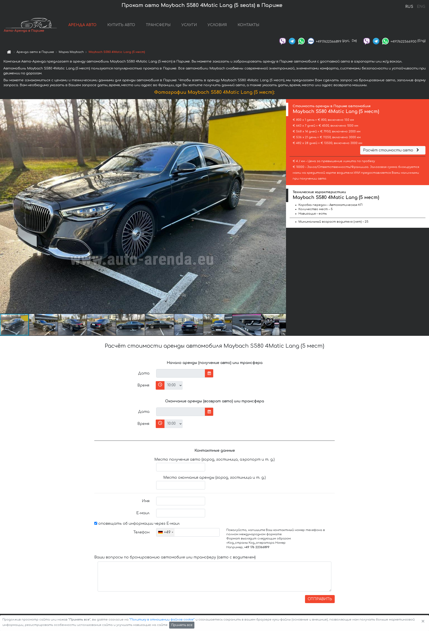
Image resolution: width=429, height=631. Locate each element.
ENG (421, 7)
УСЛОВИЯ (217, 25)
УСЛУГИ (189, 25)
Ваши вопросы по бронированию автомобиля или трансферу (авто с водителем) (175, 557)
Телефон (141, 532)
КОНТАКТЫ (248, 25)
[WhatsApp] (301, 40)
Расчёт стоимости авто (388, 150)
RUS (409, 7)
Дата (143, 373)
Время (143, 385)
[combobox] (165, 532)
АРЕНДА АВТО (82, 25)
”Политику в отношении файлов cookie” (162, 619)
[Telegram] (292, 40)
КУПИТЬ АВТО (121, 25)
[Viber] (282, 40)
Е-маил (142, 513)
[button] (43, 324)
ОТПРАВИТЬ (320, 599)
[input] (180, 373)
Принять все (181, 625)
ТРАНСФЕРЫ (158, 25)
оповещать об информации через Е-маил (138, 524)
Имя (145, 501)
